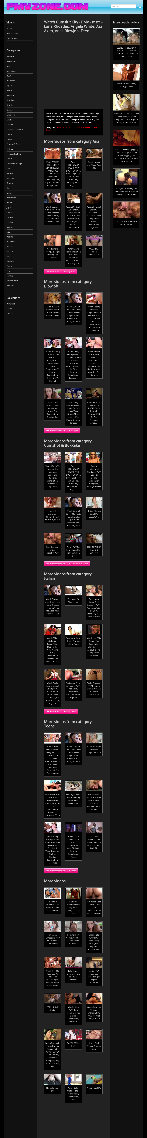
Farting (10, 149)
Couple (10, 120)
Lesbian (10, 217)
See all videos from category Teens (61, 870)
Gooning (10, 178)
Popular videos (13, 38)
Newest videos (13, 33)
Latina (9, 212)
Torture (10, 276)
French (9, 158)
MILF (9, 232)
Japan (9, 207)
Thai (9, 271)
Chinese (10, 110)
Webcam (10, 285)
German (10, 173)
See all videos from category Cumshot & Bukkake (67, 563)
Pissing (10, 237)
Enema (9, 139)
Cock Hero (11, 115)
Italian (9, 202)
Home (9, 28)
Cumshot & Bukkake (15, 129)
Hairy (9, 188)
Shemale (10, 261)
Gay (8, 168)
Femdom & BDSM (14, 154)
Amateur (10, 56)
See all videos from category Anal (60, 271)
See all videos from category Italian (61, 711)
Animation (11, 71)
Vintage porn (12, 280)
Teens (9, 266)
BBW (9, 76)
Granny (10, 183)
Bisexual (10, 90)
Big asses (11, 80)
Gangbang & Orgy (14, 163)
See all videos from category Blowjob (62, 430)
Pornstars (11, 304)
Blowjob (10, 95)
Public (9, 246)
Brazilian (10, 100)
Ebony (9, 134)
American (11, 61)
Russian (10, 251)
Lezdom (10, 222)
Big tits (10, 85)
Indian (9, 193)
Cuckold (10, 124)
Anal (8, 66)
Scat (8, 256)
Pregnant (11, 241)
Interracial (11, 197)
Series (9, 308)
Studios (10, 313)
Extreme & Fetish (14, 144)
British (10, 105)
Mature (10, 227)
